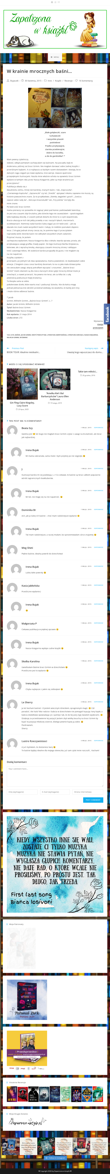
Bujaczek (14, 80)
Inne (50, 80)
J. (22, 469)
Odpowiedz (98, 427)
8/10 (12, 335)
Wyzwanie (24, 337)
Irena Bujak (32, 450)
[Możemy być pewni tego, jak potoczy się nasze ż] (81, 1146)
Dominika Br (29, 510)
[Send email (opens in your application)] (58, 2)
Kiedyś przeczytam (39, 335)
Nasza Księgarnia (91, 335)
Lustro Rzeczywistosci (34, 741)
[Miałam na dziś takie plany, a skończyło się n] (99, 1146)
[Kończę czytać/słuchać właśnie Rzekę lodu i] (64, 1146)
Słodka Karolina (31, 661)
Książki (58, 80)
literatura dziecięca (75, 335)
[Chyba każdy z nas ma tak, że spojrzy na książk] (46, 1146)
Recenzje (69, 80)
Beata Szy (27, 428)
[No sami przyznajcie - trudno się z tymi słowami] (28, 1146)
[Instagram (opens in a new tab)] (55, 2)
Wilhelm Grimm (13, 337)
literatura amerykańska (57, 335)
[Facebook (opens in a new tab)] (52, 2)
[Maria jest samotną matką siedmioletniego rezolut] (11, 1146)
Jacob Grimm (26, 335)
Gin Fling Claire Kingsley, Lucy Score (22, 404)
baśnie (17, 335)
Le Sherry (27, 702)
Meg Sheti (27, 547)
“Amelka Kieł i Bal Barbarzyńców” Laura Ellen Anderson (55, 396)
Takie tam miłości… (87, 371)
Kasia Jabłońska (30, 585)
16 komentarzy (86, 80)
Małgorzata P (29, 623)
